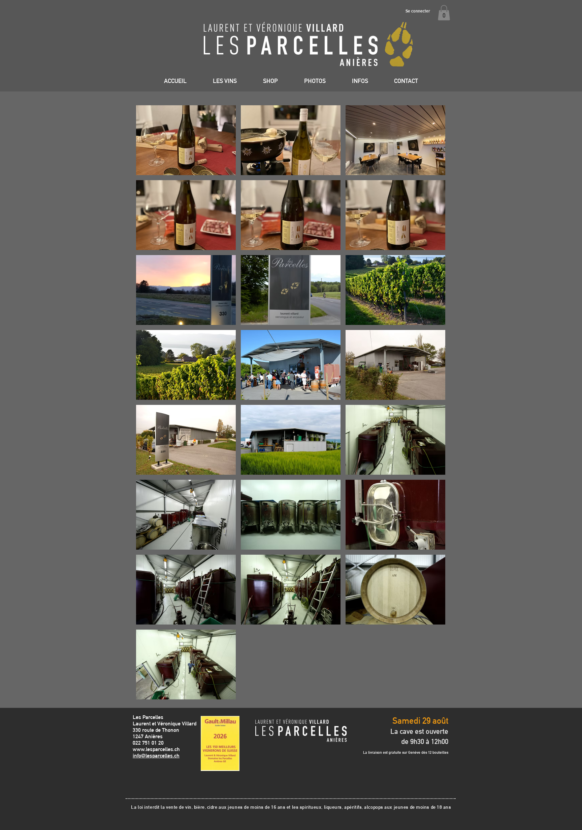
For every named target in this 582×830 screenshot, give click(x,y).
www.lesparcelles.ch (156, 749)
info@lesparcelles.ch (156, 755)
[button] (444, 12)
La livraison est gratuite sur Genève (392, 752)
